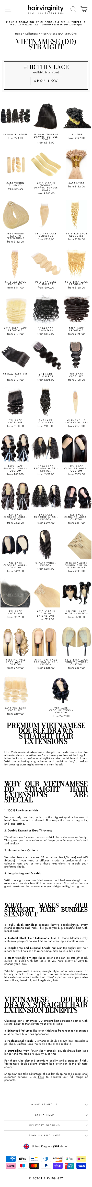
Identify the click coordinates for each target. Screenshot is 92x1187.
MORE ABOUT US (44, 1104)
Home (18, 34)
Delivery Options (44, 1125)
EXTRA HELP (44, 1114)
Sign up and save (44, 1135)
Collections (31, 34)
